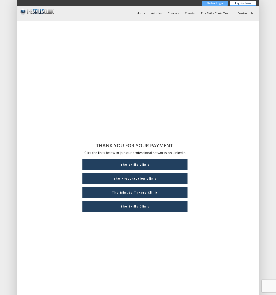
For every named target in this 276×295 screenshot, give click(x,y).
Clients (190, 13)
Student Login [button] (215, 3)
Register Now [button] (243, 3)
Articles (156, 13)
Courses (173, 13)
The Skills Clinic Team (216, 13)
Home (141, 13)
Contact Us (245, 13)
